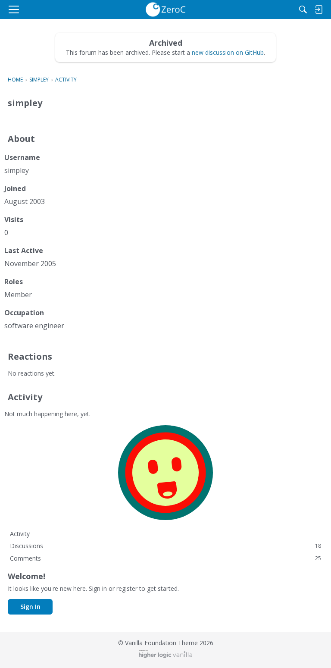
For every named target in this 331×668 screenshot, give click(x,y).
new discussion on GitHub (228, 52)
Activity (20, 534)
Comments (165, 558)
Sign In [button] (30, 606)
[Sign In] (318, 9)
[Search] (303, 9)
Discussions (165, 546)
